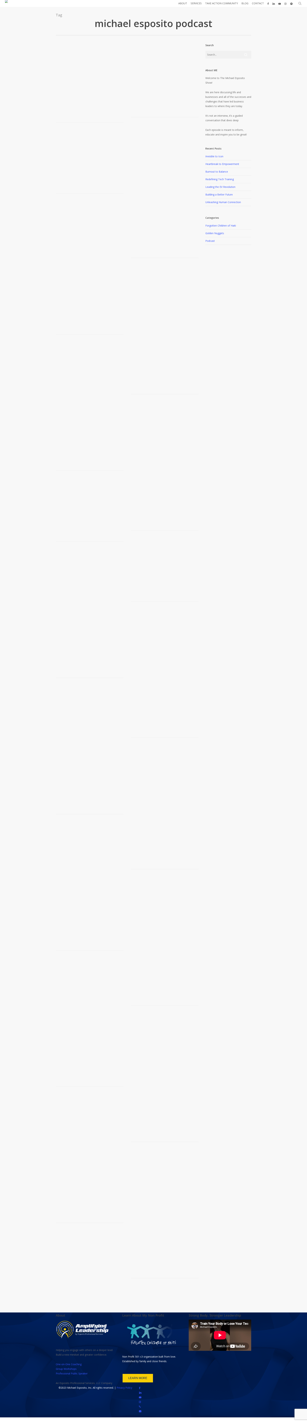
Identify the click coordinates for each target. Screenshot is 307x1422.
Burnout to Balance (216, 171)
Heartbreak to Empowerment (222, 164)
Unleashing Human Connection (223, 202)
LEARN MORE (137, 1378)
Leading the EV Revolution (220, 187)
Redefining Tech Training (219, 179)
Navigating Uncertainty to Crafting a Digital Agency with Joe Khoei (88, 79)
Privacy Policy (124, 1387)
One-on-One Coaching (69, 1364)
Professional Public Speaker (72, 1373)
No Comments (99, 646)
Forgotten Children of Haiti (220, 225)
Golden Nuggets (214, 233)
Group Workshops (66, 1369)
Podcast (85, 90)
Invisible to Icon (214, 156)
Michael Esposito (70, 90)
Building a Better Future (219, 194)
